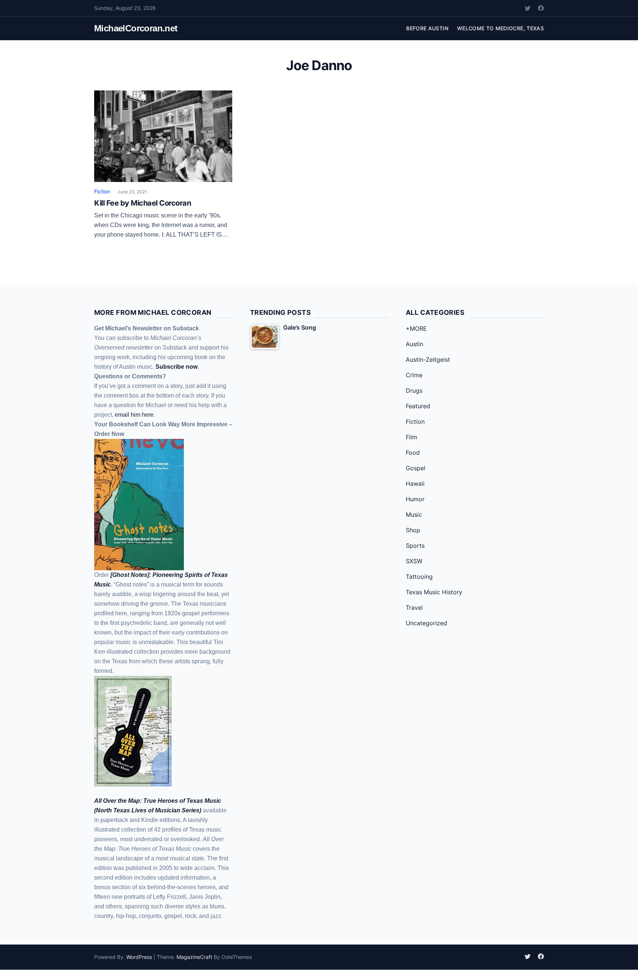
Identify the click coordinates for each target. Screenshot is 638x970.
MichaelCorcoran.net (136, 28)
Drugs (414, 390)
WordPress (139, 957)
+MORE (416, 328)
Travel (414, 607)
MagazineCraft (194, 957)
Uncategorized (426, 623)
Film (411, 437)
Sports (415, 545)
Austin (414, 344)
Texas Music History (434, 592)
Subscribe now (176, 367)
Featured (418, 406)
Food (413, 452)
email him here (134, 415)
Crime (414, 375)
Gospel (415, 468)
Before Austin (427, 28)
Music (414, 514)
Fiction (102, 191)
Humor (415, 499)
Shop (413, 530)
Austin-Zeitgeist (428, 359)
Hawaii (415, 483)
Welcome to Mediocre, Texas (500, 28)
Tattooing (419, 576)
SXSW (414, 561)
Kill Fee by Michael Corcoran (142, 203)
